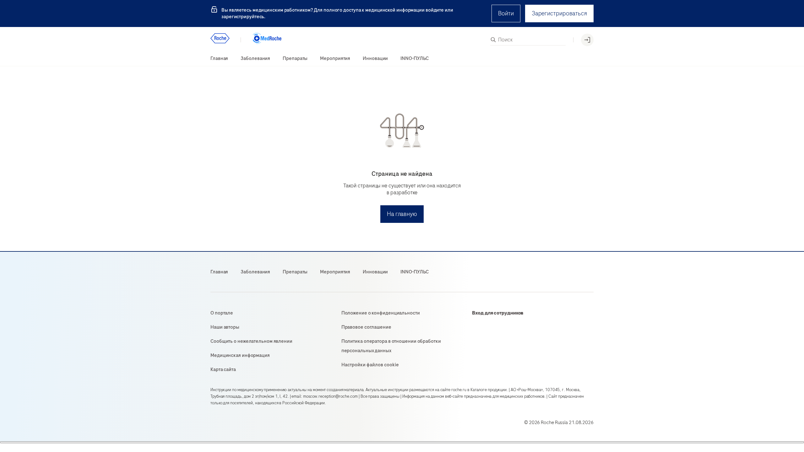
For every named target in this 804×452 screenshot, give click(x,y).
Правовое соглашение (366, 327)
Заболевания (255, 58)
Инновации (375, 58)
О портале (221, 312)
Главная (219, 58)
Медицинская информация (240, 355)
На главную (402, 214)
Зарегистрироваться (559, 13)
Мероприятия (335, 58)
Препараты (295, 58)
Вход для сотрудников (498, 312)
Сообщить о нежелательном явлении (251, 341)
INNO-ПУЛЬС (414, 58)
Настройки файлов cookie (370, 364)
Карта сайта (223, 369)
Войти (506, 13)
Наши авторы (224, 327)
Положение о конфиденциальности (380, 312)
